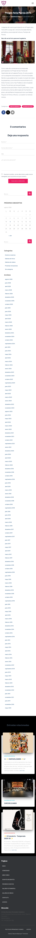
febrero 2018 (8, 525)
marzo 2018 (8, 522)
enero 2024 (8, 368)
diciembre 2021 (9, 433)
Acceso (4, 902)
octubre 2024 (9, 340)
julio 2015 (7, 604)
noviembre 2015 (9, 593)
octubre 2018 (9, 504)
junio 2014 (8, 643)
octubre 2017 (8, 533)
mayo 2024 (8, 354)
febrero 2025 (9, 325)
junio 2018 (8, 515)
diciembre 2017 (9, 529)
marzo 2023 (8, 397)
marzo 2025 (8, 322)
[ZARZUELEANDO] (18, 786)
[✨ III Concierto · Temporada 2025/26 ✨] (18, 819)
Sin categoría (9, 269)
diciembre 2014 (9, 626)
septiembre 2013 (10, 668)
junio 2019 (8, 483)
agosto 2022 (8, 411)
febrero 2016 (8, 586)
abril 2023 (8, 393)
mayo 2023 (8, 390)
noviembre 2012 (9, 690)
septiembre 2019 (10, 479)
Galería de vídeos (7, 893)
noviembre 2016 (9, 565)
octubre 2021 (9, 440)
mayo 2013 (8, 676)
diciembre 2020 (9, 451)
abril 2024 (8, 358)
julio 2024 (8, 347)
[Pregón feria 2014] (18, 52)
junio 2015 (8, 608)
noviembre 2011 (9, 697)
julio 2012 (7, 693)
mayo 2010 (8, 708)
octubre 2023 (9, 379)
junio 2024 (8, 350)
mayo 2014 (8, 647)
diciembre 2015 (9, 590)
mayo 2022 (8, 418)
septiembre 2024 (10, 343)
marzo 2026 (8, 290)
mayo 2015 (8, 611)
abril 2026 (8, 286)
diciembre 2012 (9, 686)
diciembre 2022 (9, 404)
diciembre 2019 (9, 468)
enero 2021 (8, 447)
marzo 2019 (8, 490)
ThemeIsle (25, 933)
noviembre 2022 (9, 408)
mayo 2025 (8, 315)
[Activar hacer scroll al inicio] (32, 934)
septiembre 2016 (10, 572)
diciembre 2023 (9, 372)
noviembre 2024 (9, 336)
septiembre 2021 (10, 443)
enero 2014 (8, 661)
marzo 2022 (8, 426)
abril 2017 (7, 550)
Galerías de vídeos (10, 262)
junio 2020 (8, 454)
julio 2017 (7, 540)
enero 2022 (8, 429)
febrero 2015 (8, 622)
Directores (5, 875)
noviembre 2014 (9, 629)
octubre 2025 (9, 304)
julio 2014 (7, 640)
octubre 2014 (9, 633)
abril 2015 (8, 615)
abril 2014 (8, 651)
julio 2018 (7, 511)
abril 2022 (8, 422)
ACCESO (28, 929)
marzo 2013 (8, 679)
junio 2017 (8, 543)
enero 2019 (8, 493)
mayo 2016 (8, 579)
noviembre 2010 (9, 704)
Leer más (22, 770)
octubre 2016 (8, 568)
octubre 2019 (8, 475)
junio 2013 (8, 672)
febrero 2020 (9, 465)
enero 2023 (8, 400)
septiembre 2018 (10, 508)
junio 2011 (7, 701)
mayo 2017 (8, 547)
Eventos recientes (15, 106)
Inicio (4, 866)
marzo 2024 (8, 361)
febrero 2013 (8, 683)
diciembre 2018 (9, 497)
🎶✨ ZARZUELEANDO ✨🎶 (14, 759)
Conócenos (6, 870)
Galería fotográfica (8, 888)
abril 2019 (7, 486)
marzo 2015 (8, 618)
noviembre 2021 (9, 436)
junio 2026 (8, 283)
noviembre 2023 (9, 375)
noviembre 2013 (9, 665)
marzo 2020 (8, 461)
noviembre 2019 (9, 472)
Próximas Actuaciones (11, 265)
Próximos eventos (8, 884)
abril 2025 (8, 318)
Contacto (5, 897)
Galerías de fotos (27, 106)
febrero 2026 (9, 293)
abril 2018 (8, 518)
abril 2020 (8, 458)
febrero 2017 (8, 558)
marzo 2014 (8, 654)
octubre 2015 (9, 597)
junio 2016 (8, 575)
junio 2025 (8, 311)
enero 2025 (8, 329)
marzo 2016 (8, 583)
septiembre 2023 (10, 383)
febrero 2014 (8, 658)
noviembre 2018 (9, 500)
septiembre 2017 (10, 536)
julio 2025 (8, 308)
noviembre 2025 (9, 300)
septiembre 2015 (10, 601)
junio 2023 (8, 386)
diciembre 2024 (9, 333)
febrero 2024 (9, 365)
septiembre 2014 (10, 636)
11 (10, 221)
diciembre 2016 (9, 561)
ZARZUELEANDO (10, 803)
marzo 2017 (8, 554)
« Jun (10, 235)
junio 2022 (8, 415)
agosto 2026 (8, 279)
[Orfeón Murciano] (4, 3)
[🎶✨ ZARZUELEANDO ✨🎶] (18, 742)
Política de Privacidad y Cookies (14, 929)
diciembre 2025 (9, 297)
